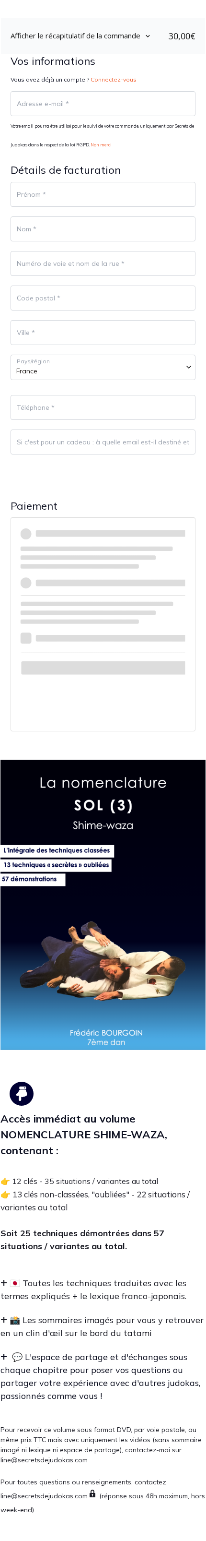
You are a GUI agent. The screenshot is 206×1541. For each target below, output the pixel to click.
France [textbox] (26, 371)
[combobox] (103, 367)
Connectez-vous (114, 79)
